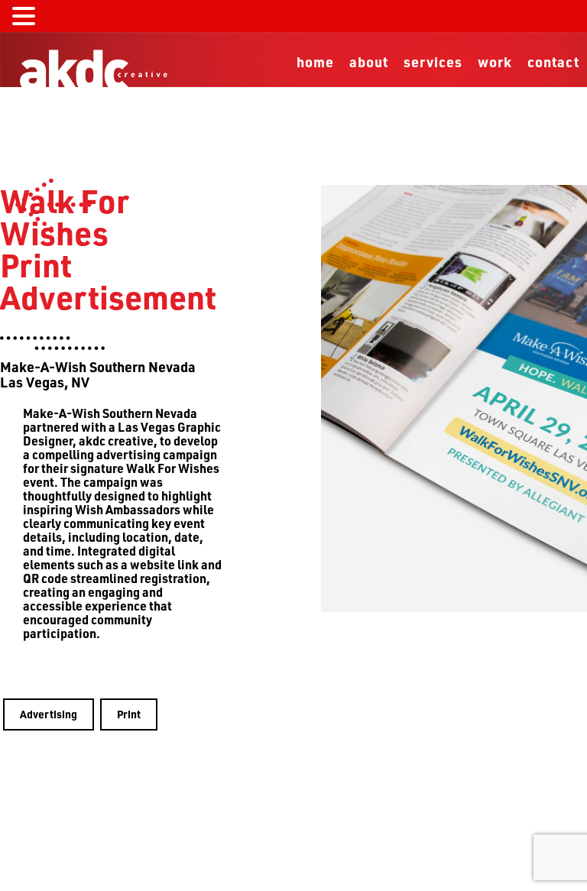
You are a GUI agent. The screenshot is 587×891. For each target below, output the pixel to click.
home (315, 62)
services (433, 62)
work (495, 62)
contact (553, 62)
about (368, 62)
